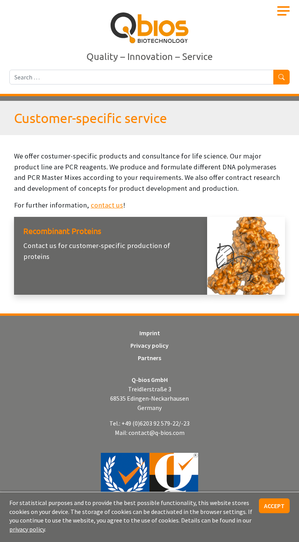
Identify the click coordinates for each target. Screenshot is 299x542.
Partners (149, 358)
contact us (107, 205)
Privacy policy (149, 345)
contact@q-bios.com (156, 432)
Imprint (149, 333)
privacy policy (27, 529)
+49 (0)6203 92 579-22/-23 (155, 423)
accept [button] (274, 506)
